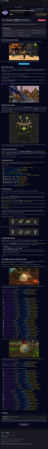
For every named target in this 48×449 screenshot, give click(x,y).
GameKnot (29, 443)
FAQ (10, 441)
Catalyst (12, 81)
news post (4, 256)
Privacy (13, 441)
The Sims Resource (8, 443)
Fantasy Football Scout (25, 443)
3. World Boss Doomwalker (36, 30)
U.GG (4, 443)
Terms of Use (16, 441)
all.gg (2, 443)
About (2, 441)
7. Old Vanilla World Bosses (7, 35)
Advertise (8, 441)
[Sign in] (43, 1)
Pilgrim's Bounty (5, 74)
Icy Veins (2, 435)
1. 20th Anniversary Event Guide (8, 30)
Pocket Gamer (19, 443)
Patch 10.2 (32, 73)
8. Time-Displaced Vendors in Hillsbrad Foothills (24, 35)
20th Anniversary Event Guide (24, 63)
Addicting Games (14, 443)
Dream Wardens (19, 73)
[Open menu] (46, 1)
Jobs (19, 441)
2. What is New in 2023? (21, 30)
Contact (5, 441)
